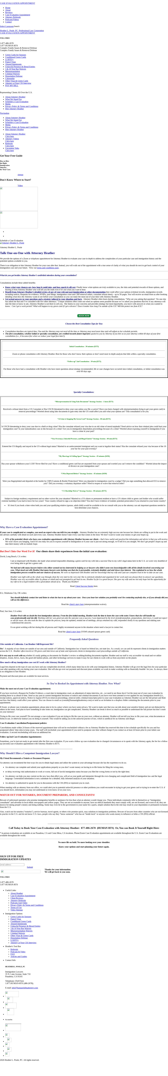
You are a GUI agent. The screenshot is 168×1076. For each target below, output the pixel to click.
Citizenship (10, 78)
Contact (8, 22)
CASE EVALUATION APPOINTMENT (17, 3)
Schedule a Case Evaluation (16, 102)
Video (20, 185)
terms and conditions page (48, 268)
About (7, 10)
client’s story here (76, 604)
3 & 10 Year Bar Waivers (15, 69)
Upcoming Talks (12, 149)
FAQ (12, 954)
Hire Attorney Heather (14, 109)
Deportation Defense (13, 76)
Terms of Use (16, 907)
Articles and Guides (18, 956)
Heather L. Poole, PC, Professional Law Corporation (22, 30)
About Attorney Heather (15, 97)
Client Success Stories (84, 586)
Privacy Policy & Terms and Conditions (21, 106)
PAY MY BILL (11, 85)
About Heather (16, 893)
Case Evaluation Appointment (17, 15)
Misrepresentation (12, 71)
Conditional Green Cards (15, 57)
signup (20, 175)
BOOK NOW (84, 316)
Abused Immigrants (13, 64)
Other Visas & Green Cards (16, 81)
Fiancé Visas (10, 62)
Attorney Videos (12, 140)
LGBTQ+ (9, 59)
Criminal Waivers (12, 74)
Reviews (8, 12)
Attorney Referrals (13, 17)
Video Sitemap (16, 910)
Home (7, 8)
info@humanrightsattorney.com (25, 988)
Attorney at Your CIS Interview (18, 83)
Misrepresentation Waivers (21, 931)
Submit (30, 867)
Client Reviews (16, 898)
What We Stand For (13, 99)
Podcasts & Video (17, 952)
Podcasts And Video (18, 903)
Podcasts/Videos (12, 19)
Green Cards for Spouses (15, 55)
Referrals (9, 144)
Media (7, 104)
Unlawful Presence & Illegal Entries (20, 67)
